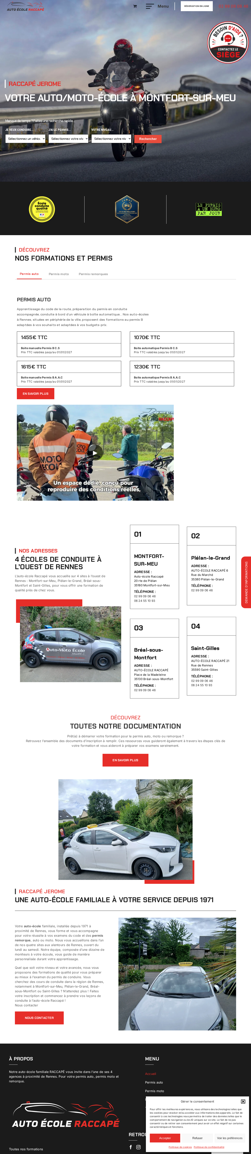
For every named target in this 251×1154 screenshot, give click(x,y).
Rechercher (148, 139)
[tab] (29, 274)
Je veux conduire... (19, 129)
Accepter (165, 1138)
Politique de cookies (180, 1147)
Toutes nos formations (26, 1149)
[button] (243, 1101)
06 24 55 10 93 (144, 601)
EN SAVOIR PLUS (35, 394)
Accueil (150, 1074)
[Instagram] (138, 1147)
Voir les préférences (230, 1138)
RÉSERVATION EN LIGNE (196, 6)
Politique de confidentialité (209, 1147)
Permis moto (154, 1091)
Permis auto (154, 1082)
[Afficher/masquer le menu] (149, 6)
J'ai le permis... (59, 129)
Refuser (197, 1138)
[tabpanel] (125, 396)
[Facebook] (131, 1147)
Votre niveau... (102, 129)
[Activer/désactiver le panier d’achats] (135, 6)
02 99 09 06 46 (233, 6)
